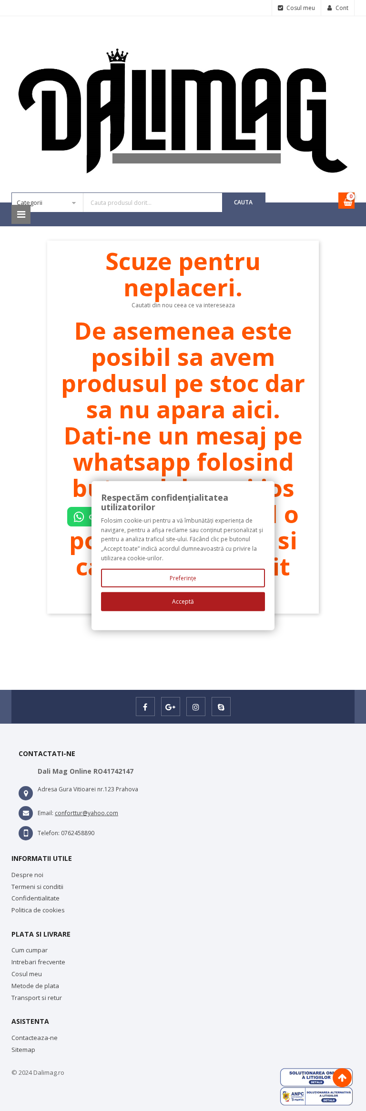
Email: (45, 813)
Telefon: (49, 833)
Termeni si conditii (37, 886)
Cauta (243, 202)
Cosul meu (26, 974)
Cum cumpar (29, 950)
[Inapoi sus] (342, 1077)
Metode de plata (35, 985)
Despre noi (27, 874)
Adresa (47, 789)
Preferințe (183, 578)
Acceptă (183, 601)
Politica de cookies (38, 910)
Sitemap (23, 1049)
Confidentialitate (35, 898)
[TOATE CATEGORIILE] (20, 214)
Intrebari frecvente (38, 962)
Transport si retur (36, 997)
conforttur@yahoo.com (86, 813)
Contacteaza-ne (34, 1037)
